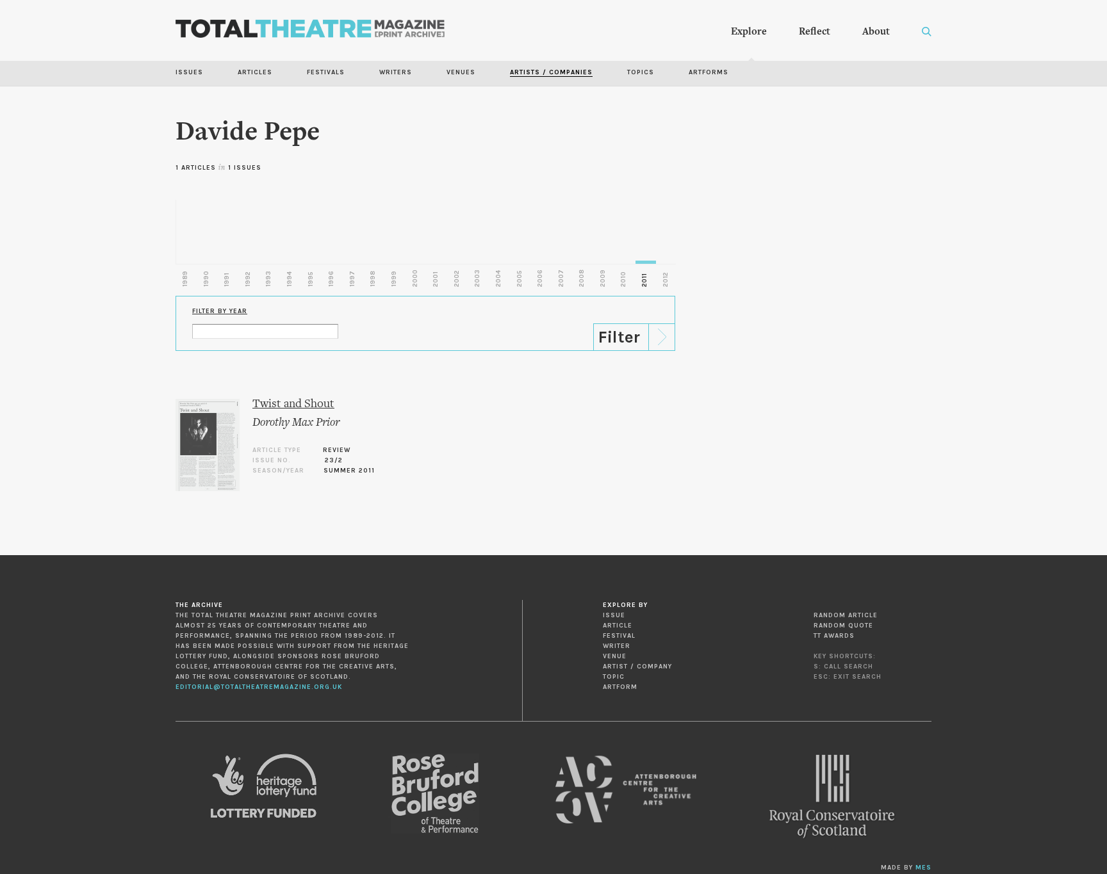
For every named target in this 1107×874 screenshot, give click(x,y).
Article (617, 625)
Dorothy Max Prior (296, 423)
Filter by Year (219, 311)
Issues (189, 72)
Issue (614, 615)
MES (923, 867)
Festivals (326, 72)
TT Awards (834, 636)
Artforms (708, 72)
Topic (614, 677)
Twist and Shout (293, 404)
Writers (395, 72)
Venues (461, 72)
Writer (616, 646)
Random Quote (843, 625)
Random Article (846, 615)
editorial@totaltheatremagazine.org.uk (259, 687)
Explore (749, 32)
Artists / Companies (551, 72)
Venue (615, 656)
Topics (640, 72)
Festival (619, 636)
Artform (620, 687)
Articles (255, 72)
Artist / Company (637, 666)
